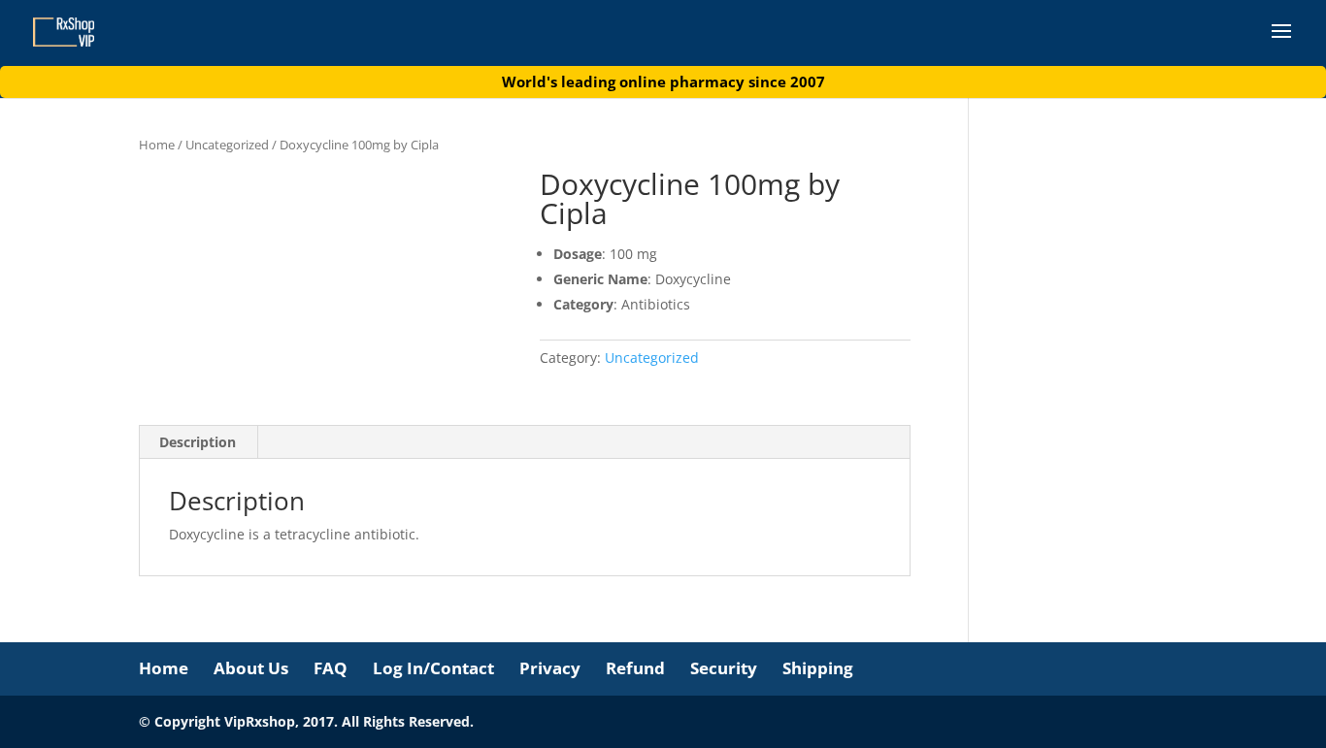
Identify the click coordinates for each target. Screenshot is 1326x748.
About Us (251, 668)
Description (197, 442)
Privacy (549, 668)
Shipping (817, 668)
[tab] (198, 442)
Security (723, 668)
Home (157, 144)
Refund (635, 668)
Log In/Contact (433, 668)
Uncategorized (227, 144)
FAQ (331, 668)
